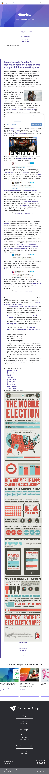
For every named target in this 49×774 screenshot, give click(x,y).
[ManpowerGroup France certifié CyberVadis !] (9, 675)
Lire (3, 689)
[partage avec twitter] (28, 41)
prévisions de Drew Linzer (23, 158)
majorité (25, 172)
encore (26, 171)
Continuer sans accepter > (38, 115)
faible (8, 329)
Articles (24, 751)
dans (20, 244)
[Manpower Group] (7, 3)
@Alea (9, 375)
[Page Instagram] (40, 763)
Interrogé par (30, 201)
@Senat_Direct (11, 379)
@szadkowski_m (12, 370)
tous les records (30, 109)
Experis (24, 737)
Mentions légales (8, 771)
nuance (6, 223)
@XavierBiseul (11, 372)
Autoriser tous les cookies (36, 124)
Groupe (24, 716)
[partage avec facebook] (23, 41)
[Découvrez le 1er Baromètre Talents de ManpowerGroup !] (29, 675)
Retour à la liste (26, 32)
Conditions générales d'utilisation (11, 769)
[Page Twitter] (44, 763)
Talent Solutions (24, 739)
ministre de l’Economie (30, 190)
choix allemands (18, 362)
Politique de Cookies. (17, 121)
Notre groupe (24, 721)
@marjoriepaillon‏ (12, 374)
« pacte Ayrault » (9, 172)
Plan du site (7, 763)
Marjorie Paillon (15, 130)
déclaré (9, 316)
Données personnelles (40, 769)
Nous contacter (8, 761)
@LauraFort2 (11, 384)
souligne (11, 128)
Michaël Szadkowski (15, 109)
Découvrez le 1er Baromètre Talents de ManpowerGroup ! (28, 684)
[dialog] (24, 121)
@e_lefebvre (10, 377)
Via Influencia (23, 642)
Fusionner (7, 269)
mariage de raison (12, 323)
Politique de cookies (40, 771)
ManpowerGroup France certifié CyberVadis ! (9, 684)
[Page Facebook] (37, 763)
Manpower (24, 735)
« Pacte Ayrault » (32, 244)
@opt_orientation (12, 386)
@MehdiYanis (11, 381)
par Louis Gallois (24, 205)
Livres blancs (24, 753)
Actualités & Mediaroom (24, 746)
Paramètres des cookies (11, 124)
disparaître (21, 267)
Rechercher (43, 2)
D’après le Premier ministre (12, 190)
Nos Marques (24, 730)
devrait (39, 174)
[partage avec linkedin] (25, 41)
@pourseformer (11, 383)
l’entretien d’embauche (19, 133)
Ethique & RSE (24, 723)
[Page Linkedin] (42, 763)
